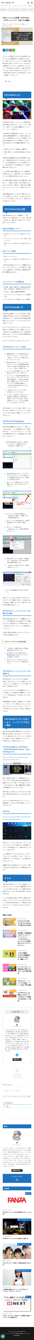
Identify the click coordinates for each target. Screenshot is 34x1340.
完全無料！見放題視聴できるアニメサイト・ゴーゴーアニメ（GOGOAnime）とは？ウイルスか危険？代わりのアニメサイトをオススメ (24, 939)
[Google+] (10, 50)
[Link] (22, 1096)
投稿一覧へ (16, 1059)
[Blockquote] (17, 1096)
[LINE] (13, 50)
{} (24, 1096)
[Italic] (7, 1096)
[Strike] (11, 1096)
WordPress (17, 1335)
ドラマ (29, 1296)
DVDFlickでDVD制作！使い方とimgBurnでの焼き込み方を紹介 (24, 923)
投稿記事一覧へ (16, 1170)
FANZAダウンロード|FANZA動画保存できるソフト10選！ (17, 1213)
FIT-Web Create (18, 1333)
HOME (4, 9)
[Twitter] (7, 50)
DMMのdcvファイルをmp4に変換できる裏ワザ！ (16, 1238)
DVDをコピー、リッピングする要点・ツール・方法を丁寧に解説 (24, 983)
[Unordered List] (15, 1096)
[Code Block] (20, 1096)
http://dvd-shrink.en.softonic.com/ (20, 340)
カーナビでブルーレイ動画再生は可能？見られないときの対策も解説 (24, 970)
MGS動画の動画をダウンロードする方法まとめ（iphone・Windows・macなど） (15, 1290)
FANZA (28, 1193)
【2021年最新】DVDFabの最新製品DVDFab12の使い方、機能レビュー (24, 956)
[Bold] (4, 1096)
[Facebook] (4, 50)
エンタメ (15, 5)
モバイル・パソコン (6, 5)
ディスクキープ (7, 3)
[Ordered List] (13, 1096)
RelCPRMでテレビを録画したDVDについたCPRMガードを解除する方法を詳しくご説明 (24, 997)
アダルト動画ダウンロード (24, 1219)
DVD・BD (23, 9)
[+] (26, 1096)
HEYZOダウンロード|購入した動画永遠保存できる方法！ (17, 1263)
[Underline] (9, 1096)
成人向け (31, 5)
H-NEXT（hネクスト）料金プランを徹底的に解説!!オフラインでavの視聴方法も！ (17, 1316)
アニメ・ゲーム (23, 5)
